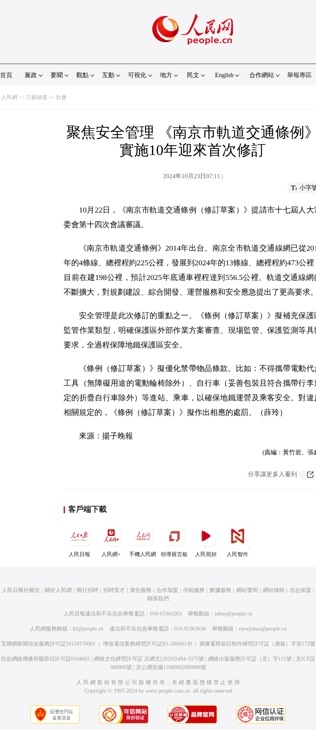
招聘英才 (114, 590)
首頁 (6, 75)
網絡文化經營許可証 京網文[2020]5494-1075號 (149, 659)
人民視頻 (206, 554)
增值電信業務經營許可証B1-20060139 (147, 644)
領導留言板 (174, 554)
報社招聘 (87, 590)
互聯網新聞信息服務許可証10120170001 (48, 644)
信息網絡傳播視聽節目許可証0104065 (45, 659)
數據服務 (220, 590)
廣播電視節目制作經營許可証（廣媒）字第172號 (257, 644)
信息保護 (300, 590)
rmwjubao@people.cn (263, 629)
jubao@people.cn (233, 614)
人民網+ (111, 554)
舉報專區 (299, 75)
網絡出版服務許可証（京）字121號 (250, 659)
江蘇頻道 (36, 97)
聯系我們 (158, 599)
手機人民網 (142, 554)
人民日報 (79, 554)
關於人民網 (58, 590)
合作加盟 (167, 590)
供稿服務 (194, 590)
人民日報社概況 (21, 590)
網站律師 (273, 590)
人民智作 (237, 554)
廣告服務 (140, 590)
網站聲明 (247, 590)
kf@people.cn (88, 629)
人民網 (9, 97)
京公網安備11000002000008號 (171, 667)
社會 (61, 97)
